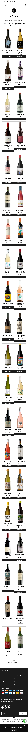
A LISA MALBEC (8, 555)
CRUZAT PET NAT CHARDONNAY (8, 272)
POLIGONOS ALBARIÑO (8, 367)
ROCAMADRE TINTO (7, 586)
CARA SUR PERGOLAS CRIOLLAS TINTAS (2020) (20, 209)
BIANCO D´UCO (20, 650)
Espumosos (3, 679)
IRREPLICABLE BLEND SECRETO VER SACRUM (7, 430)
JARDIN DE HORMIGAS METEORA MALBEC (20, 177)
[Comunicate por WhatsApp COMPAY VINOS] (25, 721)
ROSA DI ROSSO (8, 241)
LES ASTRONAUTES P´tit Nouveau (7, 398)
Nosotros (3, 673)
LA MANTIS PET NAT (20, 397)
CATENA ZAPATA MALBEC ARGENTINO (20, 335)
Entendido (14, 730)
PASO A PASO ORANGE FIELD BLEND (20, 492)
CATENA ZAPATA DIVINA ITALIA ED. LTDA (7, 619)
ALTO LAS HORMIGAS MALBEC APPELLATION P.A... (20, 272)
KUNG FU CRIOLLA (20, 367)
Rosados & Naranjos (17, 676)
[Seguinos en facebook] (6, 707)
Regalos (15, 681)
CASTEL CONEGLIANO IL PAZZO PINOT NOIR (7, 83)
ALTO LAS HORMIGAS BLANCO (8, 524)
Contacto (15, 684)
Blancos (2, 676)
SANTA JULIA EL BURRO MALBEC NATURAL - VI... (20, 524)
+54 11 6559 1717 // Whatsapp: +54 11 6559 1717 (12, 699)
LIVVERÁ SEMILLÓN (7, 114)
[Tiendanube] (14, 718)
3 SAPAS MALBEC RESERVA (20, 82)
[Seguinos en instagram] (2, 707)
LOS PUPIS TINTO (20, 241)
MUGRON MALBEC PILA (20, 145)
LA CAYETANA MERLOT (20, 114)
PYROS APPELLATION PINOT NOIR (8, 145)
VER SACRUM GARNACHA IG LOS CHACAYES (20, 555)
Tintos (15, 673)
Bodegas (15, 679)
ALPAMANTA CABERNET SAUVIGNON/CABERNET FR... (7, 177)
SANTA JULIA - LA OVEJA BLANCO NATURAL (7, 492)
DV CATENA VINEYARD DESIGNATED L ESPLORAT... (8, 209)
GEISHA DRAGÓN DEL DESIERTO (8, 650)
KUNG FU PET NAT (7, 461)
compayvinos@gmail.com (8, 701)
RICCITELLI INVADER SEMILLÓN (20, 51)
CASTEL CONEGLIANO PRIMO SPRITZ (7, 51)
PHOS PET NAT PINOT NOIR (20, 429)
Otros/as (3, 684)
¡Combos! (3, 681)
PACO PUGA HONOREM (20, 461)
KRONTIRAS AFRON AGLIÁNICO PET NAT (20, 304)
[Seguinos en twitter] (9, 707)
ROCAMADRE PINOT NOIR (7, 335)
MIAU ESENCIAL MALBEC (20, 618)
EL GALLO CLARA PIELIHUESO (7, 303)
